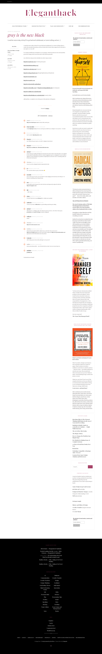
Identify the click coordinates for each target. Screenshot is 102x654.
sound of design (36, 212)
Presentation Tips (57, 597)
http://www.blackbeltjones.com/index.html (34, 95)
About (18, 637)
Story (57, 602)
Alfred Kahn (44, 548)
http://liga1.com (32, 128)
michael (29, 151)
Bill (27, 190)
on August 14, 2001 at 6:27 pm (36, 145)
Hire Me (71, 26)
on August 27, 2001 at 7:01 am (37, 238)
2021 (80, 496)
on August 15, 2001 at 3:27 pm (33, 168)
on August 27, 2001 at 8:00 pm (35, 244)
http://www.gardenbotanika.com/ (58, 232)
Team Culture (45, 607)
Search (10, 1)
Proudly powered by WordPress (48, 641)
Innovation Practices (38, 26)
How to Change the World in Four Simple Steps (81, 436)
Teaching (56, 604)
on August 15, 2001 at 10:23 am (37, 162)
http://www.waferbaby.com (30, 76)
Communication (45, 578)
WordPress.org (51, 630)
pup (28, 182)
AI (45, 575)
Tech (45, 611)
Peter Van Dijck (30, 126)
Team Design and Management (57, 607)
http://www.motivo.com (29, 80)
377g (83, 489)
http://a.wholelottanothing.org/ (31, 65)
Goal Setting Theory (45, 585)
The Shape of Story (78, 433)
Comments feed (51, 628)
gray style (10, 58)
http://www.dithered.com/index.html (32, 91)
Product (45, 599)
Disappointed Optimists (55, 548)
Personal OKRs (45, 594)
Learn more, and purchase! (80, 388)
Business (57, 575)
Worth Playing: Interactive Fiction (65, 637)
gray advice (10, 65)
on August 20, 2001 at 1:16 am (35, 196)
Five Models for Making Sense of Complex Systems (81, 441)
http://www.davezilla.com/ (30, 88)
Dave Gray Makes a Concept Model (13, 51)
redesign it (39, 198)
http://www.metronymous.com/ (33, 224)
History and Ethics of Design (80, 505)
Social (56, 599)
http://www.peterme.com (30, 61)
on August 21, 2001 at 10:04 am (37, 202)
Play (45, 597)
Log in (51, 623)
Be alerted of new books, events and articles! (82, 38)
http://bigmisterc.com (37, 134)
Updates (54, 637)
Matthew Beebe (43, 560)
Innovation (57, 588)
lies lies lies (75, 448)
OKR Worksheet (39, 637)
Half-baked (57, 585)
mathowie (29, 202)
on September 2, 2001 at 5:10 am (37, 250)
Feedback (56, 583)
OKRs (56, 592)
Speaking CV (47, 637)
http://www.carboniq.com (30, 69)
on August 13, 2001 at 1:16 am (39, 126)
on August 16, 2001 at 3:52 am (36, 174)
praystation (29, 212)
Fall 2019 (75, 496)
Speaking (45, 602)
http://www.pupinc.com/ (31, 185)
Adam (28, 196)
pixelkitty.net (29, 252)
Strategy (45, 604)
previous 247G (76, 489)
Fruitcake (29, 238)
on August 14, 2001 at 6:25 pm (36, 139)
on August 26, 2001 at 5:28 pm (36, 229)
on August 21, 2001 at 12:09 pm (37, 216)
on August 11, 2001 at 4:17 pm (35, 120)
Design (18, 31)
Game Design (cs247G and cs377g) (81, 486)
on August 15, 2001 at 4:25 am (36, 151)
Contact (24, 637)
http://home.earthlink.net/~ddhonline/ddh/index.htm (38, 147)
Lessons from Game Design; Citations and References (80, 455)
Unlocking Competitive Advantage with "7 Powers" (82, 451)
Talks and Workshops (57, 26)
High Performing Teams (19, 26)
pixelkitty (29, 250)
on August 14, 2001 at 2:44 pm (33, 133)
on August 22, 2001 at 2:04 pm (37, 222)
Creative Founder (77, 507)
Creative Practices (45, 580)
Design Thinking (45, 583)
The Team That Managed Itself (81, 316)
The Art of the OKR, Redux (80, 431)
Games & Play (31, 637)
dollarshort (37, 204)
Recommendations (84, 26)
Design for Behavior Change (80, 491)
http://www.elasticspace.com (32, 122)
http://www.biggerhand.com (30, 73)
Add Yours (50, 115)
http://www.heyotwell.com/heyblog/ (32, 84)
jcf (27, 168)
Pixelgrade (65, 641)
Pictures (57, 594)
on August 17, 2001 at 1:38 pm (33, 190)
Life (45, 592)
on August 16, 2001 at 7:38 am (34, 182)
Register (51, 620)
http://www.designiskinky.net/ (45, 88)
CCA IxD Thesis (77, 511)
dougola (29, 139)
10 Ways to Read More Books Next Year (81, 445)
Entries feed (51, 625)
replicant (29, 216)
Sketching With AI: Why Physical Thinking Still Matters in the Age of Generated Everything (82, 421)
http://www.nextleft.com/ (32, 232)
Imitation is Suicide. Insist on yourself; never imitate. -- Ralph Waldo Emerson (81, 426)
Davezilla (29, 174)
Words (57, 611)
